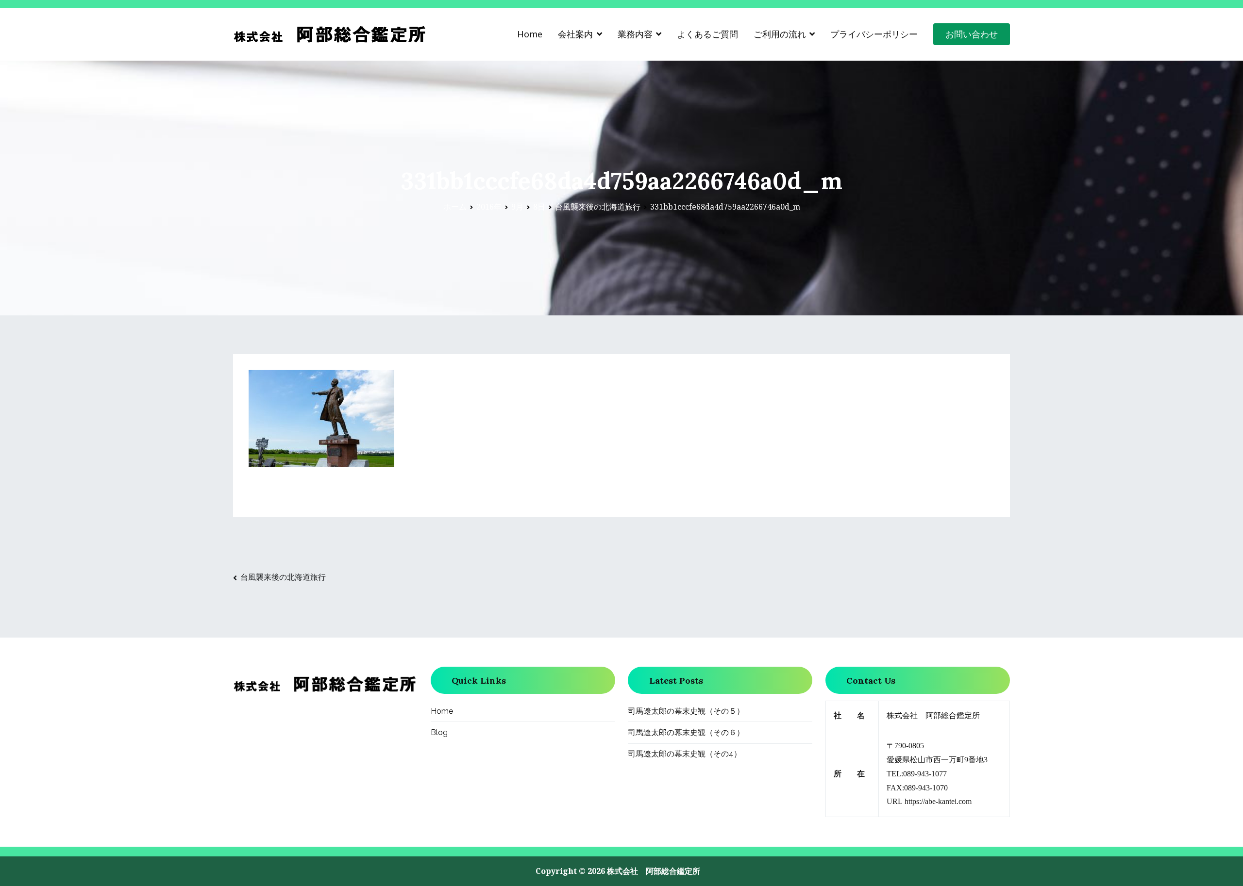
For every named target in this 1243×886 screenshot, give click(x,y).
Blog (439, 732)
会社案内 (575, 34)
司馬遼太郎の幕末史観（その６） (686, 732)
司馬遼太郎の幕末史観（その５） (686, 711)
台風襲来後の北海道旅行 (283, 577)
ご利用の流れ (780, 34)
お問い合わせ (971, 34)
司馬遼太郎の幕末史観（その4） (684, 753)
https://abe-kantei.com (938, 801)
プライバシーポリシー (874, 34)
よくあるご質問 (707, 34)
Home (529, 34)
